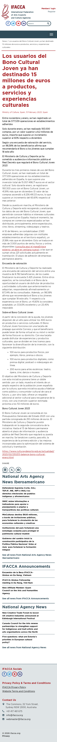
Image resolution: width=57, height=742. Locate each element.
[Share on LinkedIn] (5, 470)
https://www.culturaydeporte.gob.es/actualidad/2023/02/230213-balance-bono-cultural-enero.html (28, 454)
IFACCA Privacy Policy (14, 687)
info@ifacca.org (14, 715)
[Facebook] (8, 23)
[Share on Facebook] (18, 470)
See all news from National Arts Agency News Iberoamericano (26, 556)
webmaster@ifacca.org (18, 719)
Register (51, 12)
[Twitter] (13, 23)
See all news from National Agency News (24, 647)
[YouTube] (18, 23)
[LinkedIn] (23, 23)
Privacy (6, 736)
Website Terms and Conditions (18, 691)
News (4, 41)
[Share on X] (11, 470)
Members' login (48, 8)
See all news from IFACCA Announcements (25, 598)
